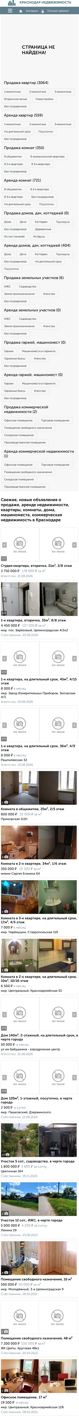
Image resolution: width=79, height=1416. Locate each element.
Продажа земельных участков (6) (34, 278)
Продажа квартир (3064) (26, 83)
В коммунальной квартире (47, 156)
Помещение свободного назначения (28, 428)
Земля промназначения (19, 294)
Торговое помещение (55, 420)
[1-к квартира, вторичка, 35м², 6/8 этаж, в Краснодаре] (20, 616)
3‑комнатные (63, 91)
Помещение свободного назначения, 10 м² (36, 1279)
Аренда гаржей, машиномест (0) (33, 375)
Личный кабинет (58, 10)
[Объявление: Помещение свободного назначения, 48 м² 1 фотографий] (39, 1334)
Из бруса (39, 236)
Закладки (32, 10)
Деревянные (43, 229)
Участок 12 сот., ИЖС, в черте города (32, 1220)
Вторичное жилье (15, 99)
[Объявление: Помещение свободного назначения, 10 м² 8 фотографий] (39, 1275)
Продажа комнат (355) (24, 148)
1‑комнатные (12, 91)
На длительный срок (17, 131)
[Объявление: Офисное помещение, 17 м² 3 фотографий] (39, 1393)
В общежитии (13, 156)
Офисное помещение (18, 420)
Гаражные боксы (14, 358)
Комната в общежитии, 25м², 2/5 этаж (32, 809)
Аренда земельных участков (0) (32, 310)
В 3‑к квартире (40, 164)
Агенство (49, 294)
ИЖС (7, 286)
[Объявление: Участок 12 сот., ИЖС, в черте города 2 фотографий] (39, 1216)
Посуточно (45, 131)
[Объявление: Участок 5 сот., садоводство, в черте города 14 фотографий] (39, 1157)
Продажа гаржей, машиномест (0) (35, 343)
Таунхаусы (63, 222)
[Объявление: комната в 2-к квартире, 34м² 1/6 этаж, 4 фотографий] (39, 859)
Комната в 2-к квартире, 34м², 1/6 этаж (33, 864)
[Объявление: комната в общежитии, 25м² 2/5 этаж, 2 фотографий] (39, 805)
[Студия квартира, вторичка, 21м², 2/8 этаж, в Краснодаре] (20, 561)
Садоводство (27, 286)
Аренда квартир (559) (23, 115)
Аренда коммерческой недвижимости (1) (39, 454)
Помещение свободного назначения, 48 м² (36, 1338)
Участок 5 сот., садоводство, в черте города (38, 1161)
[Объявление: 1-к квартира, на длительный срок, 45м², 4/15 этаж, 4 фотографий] (20, 675)
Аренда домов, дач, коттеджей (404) (37, 246)
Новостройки (44, 99)
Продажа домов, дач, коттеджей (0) (36, 213)
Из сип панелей (14, 236)
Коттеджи (41, 222)
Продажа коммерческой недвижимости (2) (26, 409)
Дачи (23, 222)
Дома (7, 222)
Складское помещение (19, 435)
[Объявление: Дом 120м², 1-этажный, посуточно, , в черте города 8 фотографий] (20, 1094)
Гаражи (8, 351)
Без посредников (15, 106)
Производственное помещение (25, 442)
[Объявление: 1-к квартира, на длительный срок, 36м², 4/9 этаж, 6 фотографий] (20, 742)
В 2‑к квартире (13, 164)
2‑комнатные (37, 91)
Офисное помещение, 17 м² (24, 1397)
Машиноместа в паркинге (38, 351)
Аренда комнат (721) (22, 180)
